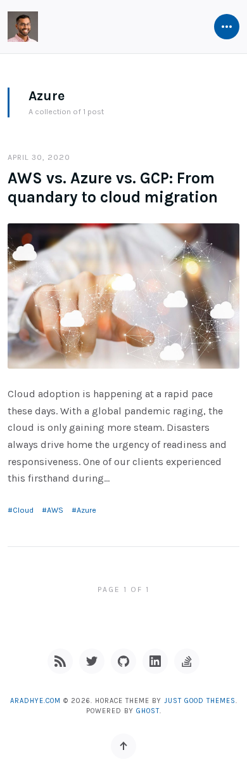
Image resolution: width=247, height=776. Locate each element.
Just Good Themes (200, 701)
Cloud (23, 510)
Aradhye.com (35, 701)
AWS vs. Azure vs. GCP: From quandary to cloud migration (113, 187)
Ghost (148, 711)
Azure (86, 510)
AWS (55, 510)
